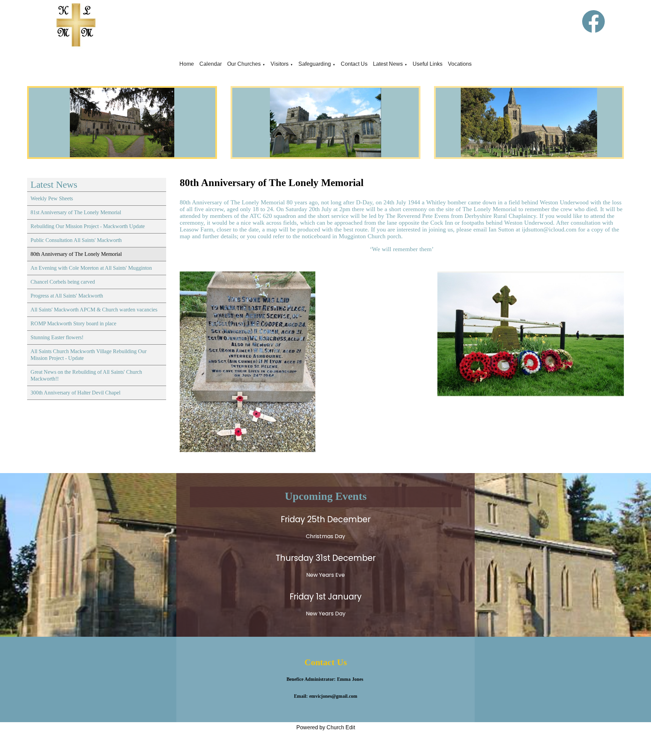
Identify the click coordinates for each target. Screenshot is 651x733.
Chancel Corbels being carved (63, 282)
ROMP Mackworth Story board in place (73, 323)
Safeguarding (314, 64)
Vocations (460, 64)
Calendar (210, 64)
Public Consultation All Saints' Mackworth (76, 240)
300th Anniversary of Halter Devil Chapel (75, 392)
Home (186, 64)
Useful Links (427, 64)
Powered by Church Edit (325, 727)
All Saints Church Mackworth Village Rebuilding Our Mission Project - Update (88, 354)
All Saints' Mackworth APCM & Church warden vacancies (94, 309)
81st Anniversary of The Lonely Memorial (76, 212)
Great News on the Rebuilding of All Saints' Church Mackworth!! (86, 375)
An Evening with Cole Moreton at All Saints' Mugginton (91, 268)
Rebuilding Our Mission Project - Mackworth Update (88, 226)
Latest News (388, 64)
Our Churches (244, 64)
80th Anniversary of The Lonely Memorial (76, 254)
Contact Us (354, 64)
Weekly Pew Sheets (52, 198)
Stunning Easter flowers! (57, 337)
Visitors (280, 64)
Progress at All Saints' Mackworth (67, 296)
